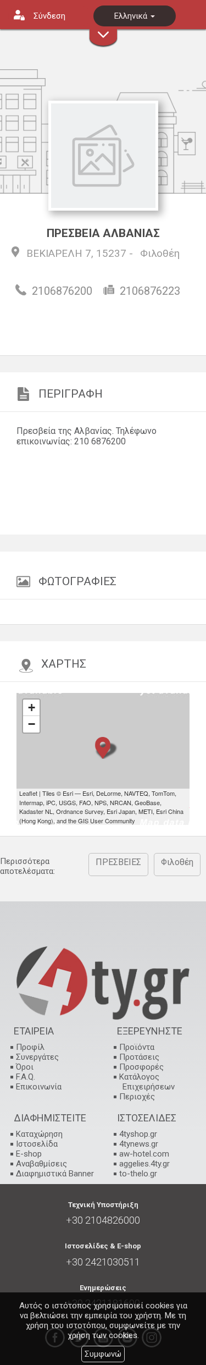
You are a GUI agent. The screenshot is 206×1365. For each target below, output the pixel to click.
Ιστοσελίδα (37, 1144)
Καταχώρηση (39, 1134)
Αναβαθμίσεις (41, 1164)
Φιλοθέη (160, 253)
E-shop (29, 1154)
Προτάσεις (139, 1057)
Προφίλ (30, 1047)
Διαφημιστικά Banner (55, 1174)
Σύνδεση (49, 16)
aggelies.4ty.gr (144, 1164)
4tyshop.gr (138, 1134)
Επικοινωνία (39, 1087)
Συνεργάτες (37, 1057)
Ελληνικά (131, 16)
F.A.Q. (25, 1077)
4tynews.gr (138, 1144)
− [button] (31, 724)
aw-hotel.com (144, 1154)
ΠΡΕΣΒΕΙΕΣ (118, 862)
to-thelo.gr (138, 1174)
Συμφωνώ (103, 1354)
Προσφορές (141, 1067)
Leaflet (28, 793)
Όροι (25, 1067)
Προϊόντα (136, 1047)
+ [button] (31, 707)
